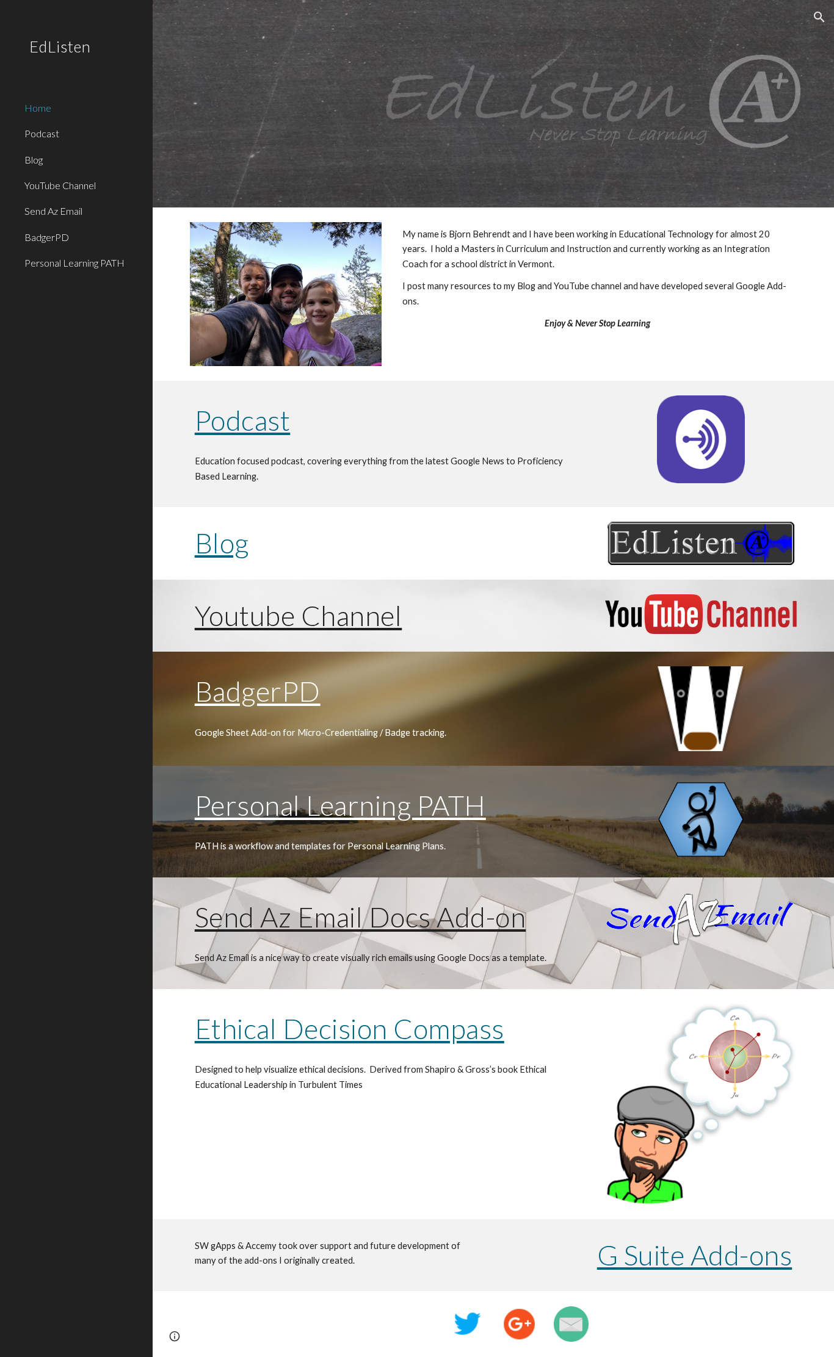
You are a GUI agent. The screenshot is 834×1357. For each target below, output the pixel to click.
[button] (819, 17)
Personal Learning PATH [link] (74, 262)
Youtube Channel (298, 615)
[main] (597, 279)
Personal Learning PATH (340, 805)
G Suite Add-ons (694, 1255)
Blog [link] (33, 159)
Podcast (243, 420)
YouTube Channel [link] (60, 185)
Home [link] (37, 107)
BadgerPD (258, 691)
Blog (222, 543)
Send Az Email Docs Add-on (360, 917)
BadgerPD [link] (46, 237)
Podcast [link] (41, 133)
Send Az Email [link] (53, 211)
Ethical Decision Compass (349, 1028)
